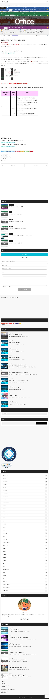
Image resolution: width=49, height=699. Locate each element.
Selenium (25, 560)
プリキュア (24, 581)
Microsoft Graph (25, 493)
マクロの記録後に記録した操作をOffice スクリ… (18, 365)
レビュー (25, 527)
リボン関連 (25, 484)
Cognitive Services (24, 569)
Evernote (24, 557)
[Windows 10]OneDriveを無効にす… (16, 644)
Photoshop (24, 554)
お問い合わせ (3, 692)
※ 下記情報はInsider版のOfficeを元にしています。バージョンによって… (20, 676)
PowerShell (25, 490)
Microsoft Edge (25, 530)
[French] (9, 323)
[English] (7, 323)
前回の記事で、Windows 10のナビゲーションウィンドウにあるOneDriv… (20, 646)
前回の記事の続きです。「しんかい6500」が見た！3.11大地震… (19, 669)
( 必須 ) (4, 265)
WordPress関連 (24, 590)
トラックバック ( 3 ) (24, 257)
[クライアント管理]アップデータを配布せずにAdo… (18, 637)
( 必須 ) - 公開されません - (8, 268)
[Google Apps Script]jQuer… (14, 629)
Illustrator (24, 551)
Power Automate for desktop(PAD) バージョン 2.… (16, 351)
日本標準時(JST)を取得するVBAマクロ (16, 221)
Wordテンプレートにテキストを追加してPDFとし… (18, 380)
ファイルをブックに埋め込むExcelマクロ (16, 652)
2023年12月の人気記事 (13, 395)
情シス (24, 518)
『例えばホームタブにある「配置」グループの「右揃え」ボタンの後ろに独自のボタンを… (23, 374)
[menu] (47, 1)
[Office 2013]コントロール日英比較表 (16, 214)
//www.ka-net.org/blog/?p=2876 (8, 53)
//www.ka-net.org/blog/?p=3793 (8, 146)
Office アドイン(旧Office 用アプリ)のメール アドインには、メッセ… (19, 661)
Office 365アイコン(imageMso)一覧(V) (16, 206)
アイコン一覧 (11, 204)
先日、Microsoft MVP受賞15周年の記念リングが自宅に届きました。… (20, 336)
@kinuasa (24, 612)
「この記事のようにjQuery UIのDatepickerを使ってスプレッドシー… (19, 631)
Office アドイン (25, 475)
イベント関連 (25, 539)
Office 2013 (8, 156)
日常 (24, 521)
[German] (11, 323)
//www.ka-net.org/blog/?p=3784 (8, 142)
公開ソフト (25, 524)
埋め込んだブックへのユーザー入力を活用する (17, 228)
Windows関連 (25, 481)
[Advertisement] (24, 125)
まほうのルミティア (25, 584)
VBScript (25, 487)
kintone (24, 536)
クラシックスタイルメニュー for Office (7, 689)
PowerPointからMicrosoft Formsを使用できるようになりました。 (21, 235)
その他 (25, 572)
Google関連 (25, 533)
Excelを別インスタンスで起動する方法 (16, 243)
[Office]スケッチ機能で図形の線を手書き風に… (17, 675)
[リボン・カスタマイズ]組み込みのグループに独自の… (19, 372)
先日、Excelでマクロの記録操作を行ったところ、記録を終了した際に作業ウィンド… (22, 366)
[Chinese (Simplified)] (2, 323)
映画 (24, 578)
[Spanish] (20, 323)
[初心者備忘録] (22, 1)
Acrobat (25, 548)
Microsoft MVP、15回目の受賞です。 (16, 334)
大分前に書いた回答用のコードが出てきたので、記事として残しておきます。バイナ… (22, 654)
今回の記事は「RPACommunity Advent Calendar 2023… (17, 404)
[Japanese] (13, 323)
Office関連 (3, 7)
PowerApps (24, 499)
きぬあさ (6, 155)
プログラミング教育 (24, 587)
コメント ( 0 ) (24, 254)
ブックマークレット (25, 542)
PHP (24, 563)
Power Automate (25, 496)
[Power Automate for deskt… (14, 342)
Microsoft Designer (24, 502)
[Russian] (17, 323)
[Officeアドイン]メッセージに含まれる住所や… (17, 659)
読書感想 (25, 575)
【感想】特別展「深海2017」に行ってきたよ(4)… (18, 667)
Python (24, 566)
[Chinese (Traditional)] (4, 323)
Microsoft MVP (24, 545)
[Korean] (15, 323)
